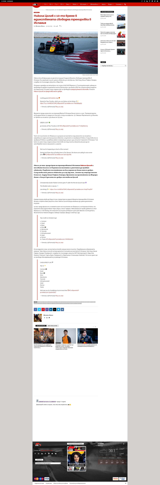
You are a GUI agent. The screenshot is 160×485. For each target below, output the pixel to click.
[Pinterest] (150, 1)
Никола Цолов (86, 165)
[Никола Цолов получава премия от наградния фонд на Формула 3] (87, 336)
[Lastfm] (47, 318)
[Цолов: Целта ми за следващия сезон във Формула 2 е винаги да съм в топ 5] (44, 336)
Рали (67, 4)
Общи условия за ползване (60, 483)
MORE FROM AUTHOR (52, 325)
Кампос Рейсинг (49, 303)
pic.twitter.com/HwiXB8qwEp (73, 103)
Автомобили (94, 4)
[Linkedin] (147, 1)
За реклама (49, 483)
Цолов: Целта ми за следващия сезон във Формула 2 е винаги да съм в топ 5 (43, 346)
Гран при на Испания (39, 303)
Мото (74, 4)
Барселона (64, 303)
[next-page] (95, 327)
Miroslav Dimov (40, 26)
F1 (45, 4)
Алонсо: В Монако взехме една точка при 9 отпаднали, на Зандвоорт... (108, 51)
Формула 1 (58, 342)
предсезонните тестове (80, 89)
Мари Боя (79, 303)
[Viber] (47, 309)
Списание (118, 4)
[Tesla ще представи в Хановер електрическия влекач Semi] (121, 26)
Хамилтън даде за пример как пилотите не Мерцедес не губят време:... (108, 33)
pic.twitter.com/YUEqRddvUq (79, 126)
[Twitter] (155, 1)
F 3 (56, 4)
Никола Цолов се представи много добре (48, 91)
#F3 (56, 103)
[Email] (54, 309)
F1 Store (3, 1)
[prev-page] (93, 327)
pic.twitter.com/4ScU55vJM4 (63, 154)
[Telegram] (58, 309)
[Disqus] (66, 374)
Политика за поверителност (78, 483)
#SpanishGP (61, 103)
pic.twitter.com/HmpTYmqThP (83, 189)
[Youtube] (157, 1)
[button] (125, 4)
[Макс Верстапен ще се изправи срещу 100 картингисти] (121, 17)
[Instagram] (145, 1)
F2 (50, 4)
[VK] (62, 309)
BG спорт (83, 4)
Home (35, 9)
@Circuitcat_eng (53, 98)
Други (104, 4)
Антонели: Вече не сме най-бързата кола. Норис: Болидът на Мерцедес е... (108, 42)
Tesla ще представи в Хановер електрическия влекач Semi (107, 25)
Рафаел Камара (71, 303)
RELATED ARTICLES (41, 325)
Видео (110, 4)
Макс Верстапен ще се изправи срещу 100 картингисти (107, 16)
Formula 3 (41, 9)
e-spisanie (10, 1)
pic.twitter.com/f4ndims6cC (48, 292)
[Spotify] (152, 1)
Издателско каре (39, 483)
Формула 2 (36, 342)
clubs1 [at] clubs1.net (46, 450)
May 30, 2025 (59, 106)
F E (61, 4)
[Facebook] (142, 1)
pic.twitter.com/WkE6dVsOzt (64, 239)
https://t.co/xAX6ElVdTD (47, 103)
